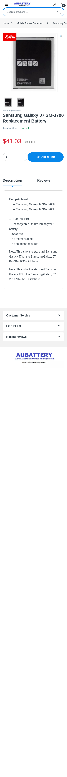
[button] (61, 36)
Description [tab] (12, 180)
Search (59, 12)
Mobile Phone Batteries (30, 23)
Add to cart (48, 156)
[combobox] (28, 12)
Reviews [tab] (43, 180)
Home (6, 23)
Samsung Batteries (12, 110)
